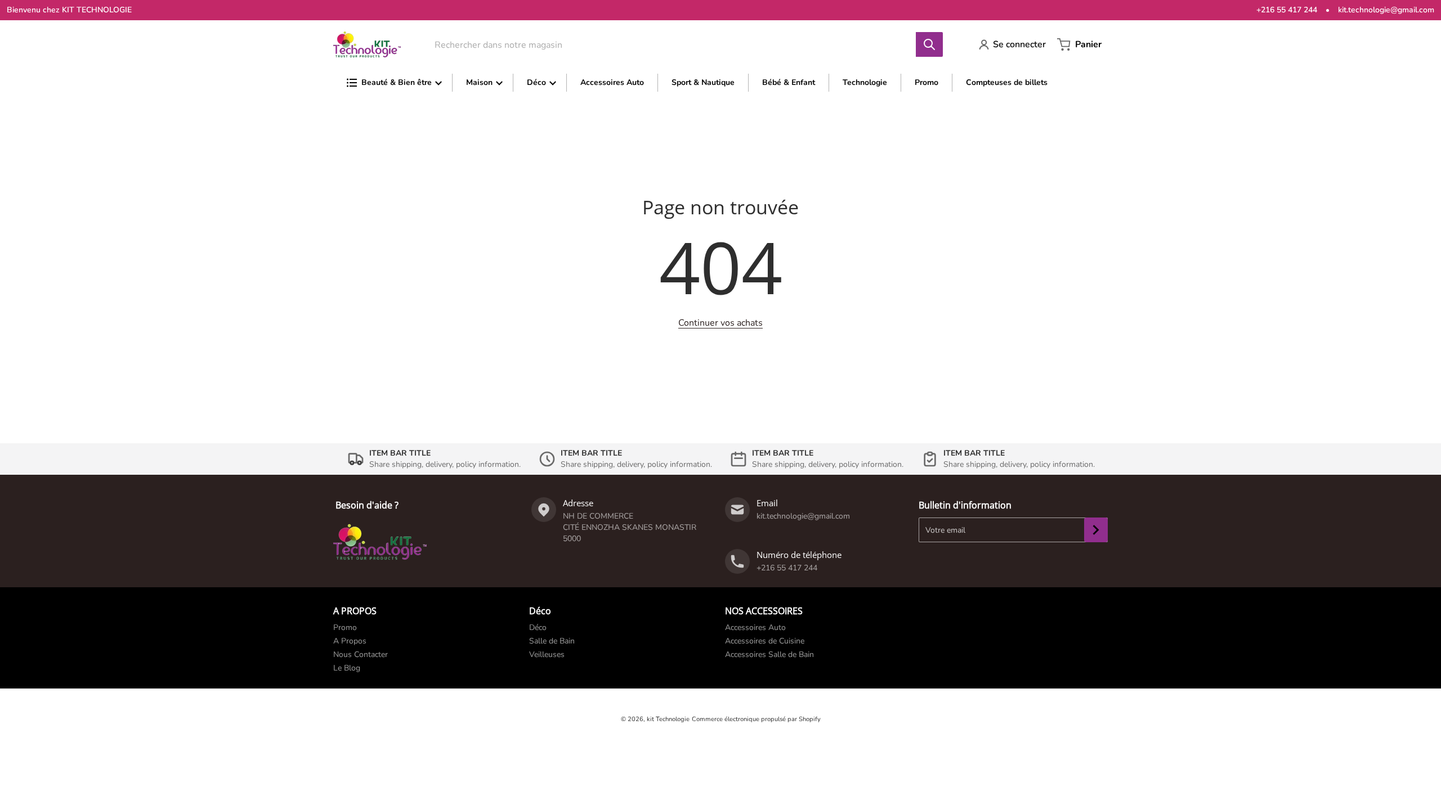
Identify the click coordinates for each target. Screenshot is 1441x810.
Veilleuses (547, 654)
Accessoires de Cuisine (764, 641)
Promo (345, 627)
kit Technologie (668, 719)
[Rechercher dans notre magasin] (929, 44)
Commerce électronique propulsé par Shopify (756, 719)
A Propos (349, 641)
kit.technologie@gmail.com (1386, 9)
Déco (538, 627)
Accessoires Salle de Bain (769, 654)
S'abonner (1096, 530)
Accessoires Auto (755, 627)
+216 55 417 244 (1286, 9)
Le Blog (346, 668)
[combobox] (681, 44)
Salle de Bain (552, 641)
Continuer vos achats (720, 323)
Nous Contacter (360, 654)
